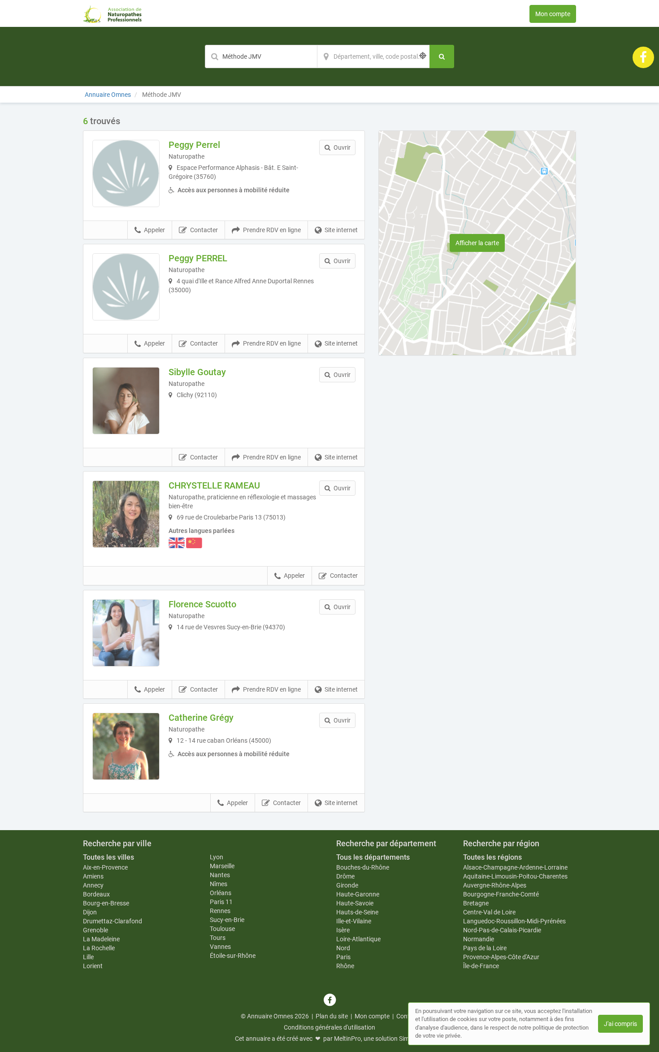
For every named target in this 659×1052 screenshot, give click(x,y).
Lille (88, 957)
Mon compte (552, 13)
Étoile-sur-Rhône (233, 955)
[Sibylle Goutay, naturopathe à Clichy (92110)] (126, 401)
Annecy (93, 885)
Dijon (90, 912)
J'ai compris (620, 1023)
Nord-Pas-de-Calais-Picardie (502, 930)
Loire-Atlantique (358, 939)
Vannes (220, 946)
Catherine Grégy (201, 717)
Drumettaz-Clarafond (112, 921)
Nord (343, 948)
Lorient (93, 966)
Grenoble (95, 930)
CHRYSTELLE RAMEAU (214, 485)
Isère (343, 930)
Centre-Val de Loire (489, 912)
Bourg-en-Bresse (106, 903)
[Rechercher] (441, 56)
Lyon (216, 857)
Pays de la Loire (485, 948)
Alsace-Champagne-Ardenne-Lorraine (515, 867)
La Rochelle (99, 948)
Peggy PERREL (198, 258)
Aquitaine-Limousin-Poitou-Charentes (515, 876)
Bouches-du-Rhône (362, 867)
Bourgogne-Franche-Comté (501, 894)
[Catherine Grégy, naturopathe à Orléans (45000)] (126, 746)
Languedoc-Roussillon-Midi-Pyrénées (514, 921)
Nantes (220, 875)
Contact (407, 1016)
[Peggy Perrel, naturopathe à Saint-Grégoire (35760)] (126, 173)
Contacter (204, 230)
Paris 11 (221, 901)
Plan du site (332, 1016)
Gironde (347, 885)
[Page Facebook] (643, 57)
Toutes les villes (108, 857)
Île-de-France (481, 966)
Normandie (478, 939)
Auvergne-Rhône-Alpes (494, 885)
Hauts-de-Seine (357, 912)
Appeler (154, 230)
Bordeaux (96, 894)
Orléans (220, 892)
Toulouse (222, 928)
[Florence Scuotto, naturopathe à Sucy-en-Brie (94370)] (126, 633)
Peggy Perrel (194, 144)
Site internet (341, 230)
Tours (217, 937)
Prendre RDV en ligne (272, 230)
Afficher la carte (477, 243)
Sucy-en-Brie (227, 919)
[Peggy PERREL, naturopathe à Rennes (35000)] (126, 287)
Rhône (345, 966)
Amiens (93, 876)
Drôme (345, 876)
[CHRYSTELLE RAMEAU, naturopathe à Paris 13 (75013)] (126, 514)
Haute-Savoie (354, 903)
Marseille (222, 866)
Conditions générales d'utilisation (329, 1027)
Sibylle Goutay (197, 372)
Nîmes (218, 883)
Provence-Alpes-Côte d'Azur (501, 957)
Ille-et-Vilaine (353, 921)
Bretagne (476, 903)
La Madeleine (101, 939)
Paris (343, 957)
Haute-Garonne (357, 894)
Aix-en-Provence (105, 867)
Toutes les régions (492, 857)
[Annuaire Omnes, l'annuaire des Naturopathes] (112, 13)
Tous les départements (373, 857)
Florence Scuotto (202, 604)
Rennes (220, 910)
